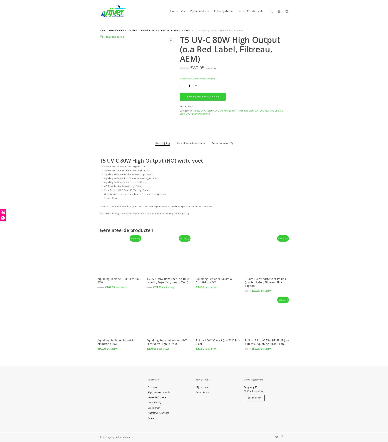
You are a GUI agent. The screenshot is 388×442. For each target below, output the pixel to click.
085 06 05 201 (254, 398)
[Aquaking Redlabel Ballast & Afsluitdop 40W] (218, 255)
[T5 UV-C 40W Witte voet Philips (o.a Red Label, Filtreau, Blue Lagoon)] (267, 255)
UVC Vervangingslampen (198, 113)
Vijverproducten (116, 30)
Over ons (152, 387)
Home (102, 30)
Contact (152, 418)
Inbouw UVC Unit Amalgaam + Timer (174, 30)
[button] (171, 40)
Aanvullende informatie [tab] (191, 143)
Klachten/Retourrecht (158, 412)
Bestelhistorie (202, 392)
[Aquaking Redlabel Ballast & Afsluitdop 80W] (120, 317)
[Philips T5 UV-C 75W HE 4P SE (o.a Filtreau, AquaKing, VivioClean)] (267, 317)
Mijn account (202, 387)
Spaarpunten (154, 407)
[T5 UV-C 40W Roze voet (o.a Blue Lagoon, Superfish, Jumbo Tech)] (169, 255)
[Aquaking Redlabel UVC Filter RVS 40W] (120, 255)
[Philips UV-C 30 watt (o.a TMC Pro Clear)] (218, 317)
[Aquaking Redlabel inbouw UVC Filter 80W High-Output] (169, 317)
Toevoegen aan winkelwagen (203, 96)
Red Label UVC (147, 30)
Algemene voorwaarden (159, 392)
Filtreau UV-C (199, 110)
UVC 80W (264, 110)
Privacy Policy (154, 402)
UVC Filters (132, 30)
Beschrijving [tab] (162, 143)
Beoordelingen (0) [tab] (222, 143)
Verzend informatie (157, 397)
